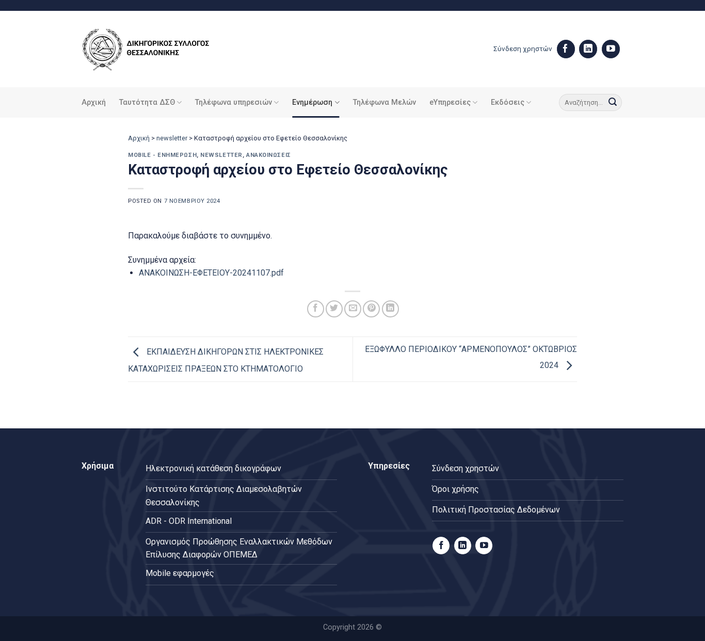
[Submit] (612, 102)
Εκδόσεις (507, 102)
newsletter (171, 138)
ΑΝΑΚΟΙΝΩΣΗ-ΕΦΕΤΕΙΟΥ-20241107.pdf (211, 273)
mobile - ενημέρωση (162, 155)
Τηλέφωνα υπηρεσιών (233, 102)
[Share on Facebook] (315, 308)
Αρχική (94, 102)
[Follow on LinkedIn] (588, 49)
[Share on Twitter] (334, 308)
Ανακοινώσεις (268, 155)
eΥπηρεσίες (450, 102)
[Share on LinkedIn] (390, 308)
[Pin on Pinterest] (371, 308)
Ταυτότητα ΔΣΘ (147, 102)
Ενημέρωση (312, 102)
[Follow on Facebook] (566, 49)
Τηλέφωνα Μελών (384, 102)
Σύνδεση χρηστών (522, 48)
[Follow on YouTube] (611, 49)
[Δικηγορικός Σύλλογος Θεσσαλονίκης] (159, 49)
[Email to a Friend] (352, 308)
